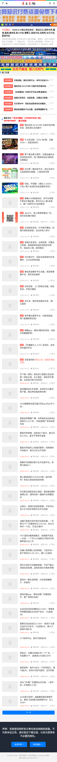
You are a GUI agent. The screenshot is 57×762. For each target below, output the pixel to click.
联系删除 (37, 744)
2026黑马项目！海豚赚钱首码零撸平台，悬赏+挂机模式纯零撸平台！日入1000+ (36, 700)
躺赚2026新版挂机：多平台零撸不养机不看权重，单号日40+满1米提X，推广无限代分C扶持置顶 (36, 201)
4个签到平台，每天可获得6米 (33, 638)
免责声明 (19, 744)
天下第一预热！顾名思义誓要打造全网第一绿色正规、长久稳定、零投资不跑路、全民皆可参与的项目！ (37, 377)
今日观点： (7, 30)
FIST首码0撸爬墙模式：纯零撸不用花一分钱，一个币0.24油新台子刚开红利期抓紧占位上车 (37, 538)
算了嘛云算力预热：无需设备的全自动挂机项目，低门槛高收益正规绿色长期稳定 (37, 157)
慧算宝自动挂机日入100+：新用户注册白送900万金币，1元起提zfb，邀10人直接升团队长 (37, 626)
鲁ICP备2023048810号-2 (28, 758)
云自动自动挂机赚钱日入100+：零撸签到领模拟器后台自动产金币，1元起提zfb (37, 612)
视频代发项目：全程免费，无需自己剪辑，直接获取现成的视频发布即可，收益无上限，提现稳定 (37, 245)
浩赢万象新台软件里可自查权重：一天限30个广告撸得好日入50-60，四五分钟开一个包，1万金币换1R (37, 524)
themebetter (40, 755)
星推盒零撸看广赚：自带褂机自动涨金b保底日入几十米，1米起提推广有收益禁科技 (37, 421)
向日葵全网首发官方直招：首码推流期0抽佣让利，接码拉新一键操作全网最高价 (37, 494)
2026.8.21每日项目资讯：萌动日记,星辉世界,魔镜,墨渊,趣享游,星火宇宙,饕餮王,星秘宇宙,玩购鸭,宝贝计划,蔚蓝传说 (28, 33)
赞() (52, 134)
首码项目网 (28, 3)
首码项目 (34, 134)
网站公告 (34, 369)
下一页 (28, 713)
